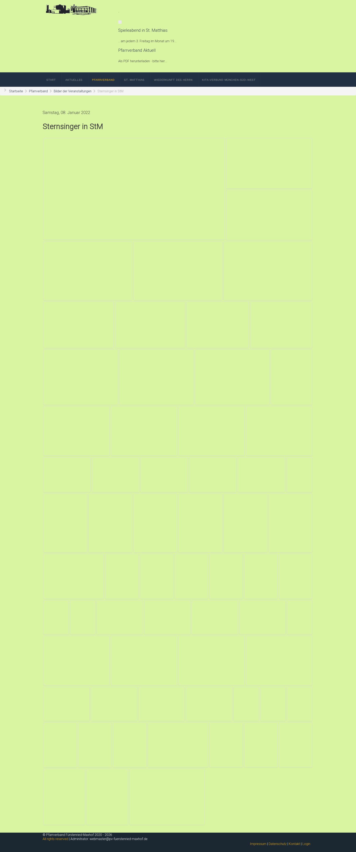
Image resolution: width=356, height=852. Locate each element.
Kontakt (294, 844)
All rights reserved (55, 839)
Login (306, 844)
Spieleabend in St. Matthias (142, 30)
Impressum (258, 844)
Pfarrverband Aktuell (137, 50)
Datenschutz (278, 844)
